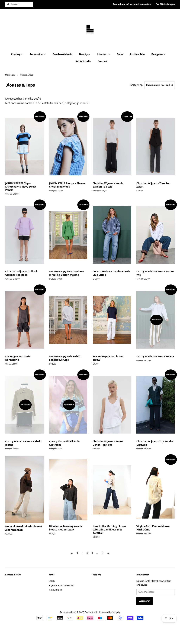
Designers (157, 54)
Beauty (83, 54)
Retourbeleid (56, 589)
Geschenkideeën (62, 54)
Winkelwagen (167, 4)
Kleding (16, 54)
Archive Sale (137, 54)
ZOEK (52, 580)
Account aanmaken (140, 4)
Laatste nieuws (13, 574)
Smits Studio (83, 61)
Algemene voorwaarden (61, 585)
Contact (102, 61)
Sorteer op (136, 85)
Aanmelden (119, 4)
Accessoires (37, 54)
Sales (120, 54)
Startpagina (10, 74)
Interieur (102, 54)
